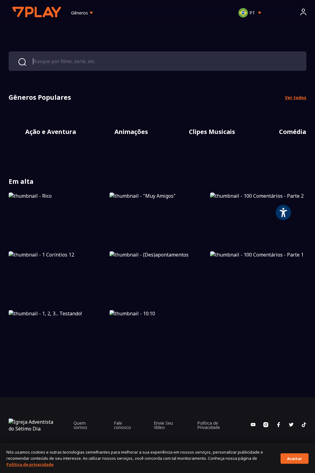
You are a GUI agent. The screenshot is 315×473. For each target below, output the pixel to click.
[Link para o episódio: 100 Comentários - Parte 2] (258, 219)
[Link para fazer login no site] (303, 13)
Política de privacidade (30, 464)
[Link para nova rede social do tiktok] (303, 425)
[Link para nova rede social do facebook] (278, 425)
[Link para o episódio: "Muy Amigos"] (158, 219)
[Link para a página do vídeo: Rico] (57, 219)
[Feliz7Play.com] (37, 12)
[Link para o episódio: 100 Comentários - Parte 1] (258, 278)
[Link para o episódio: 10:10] (158, 337)
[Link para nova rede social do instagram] (265, 425)
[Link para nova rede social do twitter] (291, 425)
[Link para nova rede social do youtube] (253, 425)
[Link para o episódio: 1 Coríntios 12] (57, 278)
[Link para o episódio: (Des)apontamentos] (158, 278)
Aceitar (294, 458)
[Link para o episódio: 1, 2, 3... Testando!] (57, 337)
